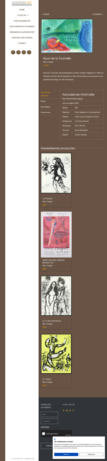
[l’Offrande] (56, 173)
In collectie (79, 99)
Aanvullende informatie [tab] (45, 94)
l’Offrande (47, 199)
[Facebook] (63, 410)
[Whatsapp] (73, 410)
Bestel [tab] (43, 101)
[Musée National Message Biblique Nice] (56, 234)
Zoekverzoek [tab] (45, 112)
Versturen (50, 446)
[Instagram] (67, 410)
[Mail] (70, 410)
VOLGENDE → (98, 14)
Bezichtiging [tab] (45, 107)
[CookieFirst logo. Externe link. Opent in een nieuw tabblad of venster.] (55, 439)
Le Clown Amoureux (51, 321)
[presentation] (57, 434)
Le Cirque (46, 379)
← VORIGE (45, 14)
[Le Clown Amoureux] (56, 296)
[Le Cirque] (56, 354)
